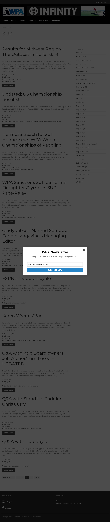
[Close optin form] (84, 250)
